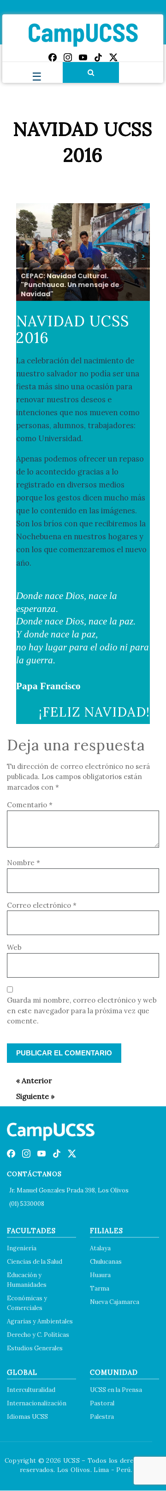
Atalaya (100, 1248)
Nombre (23, 862)
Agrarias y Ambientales (40, 1321)
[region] (83, 252)
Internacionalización (36, 1403)
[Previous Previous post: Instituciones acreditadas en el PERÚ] (29, 1080)
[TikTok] (98, 57)
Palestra (102, 1417)
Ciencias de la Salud (34, 1262)
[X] (113, 57)
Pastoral (102, 1403)
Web (14, 947)
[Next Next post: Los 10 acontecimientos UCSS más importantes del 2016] (30, 1096)
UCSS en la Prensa (116, 1390)
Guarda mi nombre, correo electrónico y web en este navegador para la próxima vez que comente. (82, 1010)
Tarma (99, 1288)
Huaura (100, 1275)
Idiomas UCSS (27, 1417)
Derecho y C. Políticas (38, 1335)
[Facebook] (52, 57)
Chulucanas (106, 1262)
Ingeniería (21, 1248)
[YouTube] (83, 57)
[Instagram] (68, 57)
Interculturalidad (31, 1390)
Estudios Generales (35, 1348)
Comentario (30, 804)
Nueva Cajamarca (114, 1302)
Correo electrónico (42, 905)
